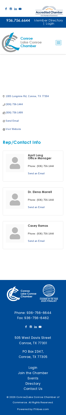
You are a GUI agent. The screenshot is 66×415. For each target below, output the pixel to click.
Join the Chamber (33, 373)
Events (33, 378)
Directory (33, 383)
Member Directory (48, 20)
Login (50, 23)
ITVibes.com (41, 409)
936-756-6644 (39, 313)
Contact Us (33, 389)
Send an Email (36, 173)
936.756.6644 (18, 20)
